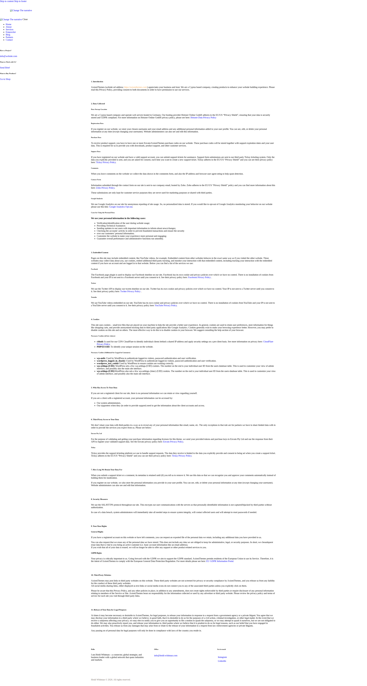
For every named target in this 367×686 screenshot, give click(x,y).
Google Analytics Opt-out (120, 207)
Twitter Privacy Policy (130, 291)
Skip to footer (20, 1)
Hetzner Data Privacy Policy (203, 117)
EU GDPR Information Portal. (220, 561)
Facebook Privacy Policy (199, 277)
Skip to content (7, 1)
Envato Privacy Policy (173, 441)
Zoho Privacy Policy (105, 188)
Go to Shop (5, 79)
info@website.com (8, 56)
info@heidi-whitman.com (165, 655)
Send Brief (5, 67)
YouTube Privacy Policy (166, 305)
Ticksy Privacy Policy (106, 162)
